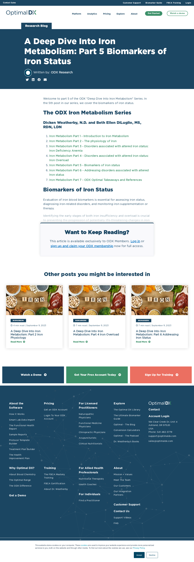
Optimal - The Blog (124, 424)
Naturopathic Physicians (86, 416)
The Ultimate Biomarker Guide (127, 417)
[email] (45, 79)
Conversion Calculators (127, 430)
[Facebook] (39, 79)
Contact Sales (9, 3)
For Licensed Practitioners (88, 405)
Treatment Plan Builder (22, 449)
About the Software (16, 405)
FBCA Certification (54, 483)
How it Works (16, 414)
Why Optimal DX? (22, 468)
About (134, 14)
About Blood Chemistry (22, 474)
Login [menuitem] (188, 3)
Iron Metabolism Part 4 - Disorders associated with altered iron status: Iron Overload (99, 158)
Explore (121, 14)
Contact (154, 409)
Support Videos (122, 517)
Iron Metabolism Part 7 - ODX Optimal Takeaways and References (95, 179)
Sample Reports (18, 434)
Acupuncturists (87, 438)
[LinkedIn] (33, 79)
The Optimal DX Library (127, 409)
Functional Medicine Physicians (90, 425)
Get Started (154, 13)
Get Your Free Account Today (95, 375)
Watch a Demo (31, 375)
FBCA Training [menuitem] (174, 3)
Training (50, 468)
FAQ (116, 523)
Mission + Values (123, 474)
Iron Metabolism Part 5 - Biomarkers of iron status (84, 165)
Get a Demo (17, 495)
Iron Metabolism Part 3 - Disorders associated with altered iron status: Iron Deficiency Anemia (99, 148)
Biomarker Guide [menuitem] (154, 3)
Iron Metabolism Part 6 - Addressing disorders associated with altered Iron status (99, 172)
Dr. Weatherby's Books (126, 441)
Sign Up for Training (159, 375)
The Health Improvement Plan (19, 456)
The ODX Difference (20, 486)
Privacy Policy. (139, 548)
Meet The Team (122, 480)
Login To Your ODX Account (54, 417)
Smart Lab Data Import (22, 420)
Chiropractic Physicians (92, 432)
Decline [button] (152, 555)
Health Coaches (87, 484)
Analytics (92, 14)
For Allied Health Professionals (91, 470)
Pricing (106, 14)
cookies (84, 545)
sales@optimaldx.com (161, 441)
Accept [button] (139, 555)
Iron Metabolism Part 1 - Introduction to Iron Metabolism (89, 136)
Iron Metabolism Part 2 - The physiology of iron (83, 141)
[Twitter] (27, 79)
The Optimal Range (20, 480)
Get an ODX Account (55, 409)
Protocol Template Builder (19, 442)
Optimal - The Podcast (126, 436)
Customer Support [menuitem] (132, 3)
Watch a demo (177, 13)
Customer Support (127, 504)
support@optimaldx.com (162, 436)
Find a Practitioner (89, 500)
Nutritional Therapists (91, 479)
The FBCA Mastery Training (54, 476)
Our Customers (122, 486)
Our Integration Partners (122, 493)
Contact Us (121, 511)
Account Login (159, 416)
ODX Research (62, 72)
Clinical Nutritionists (90, 443)
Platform (76, 14)
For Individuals (89, 494)
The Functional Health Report (21, 427)
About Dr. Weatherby (56, 489)
